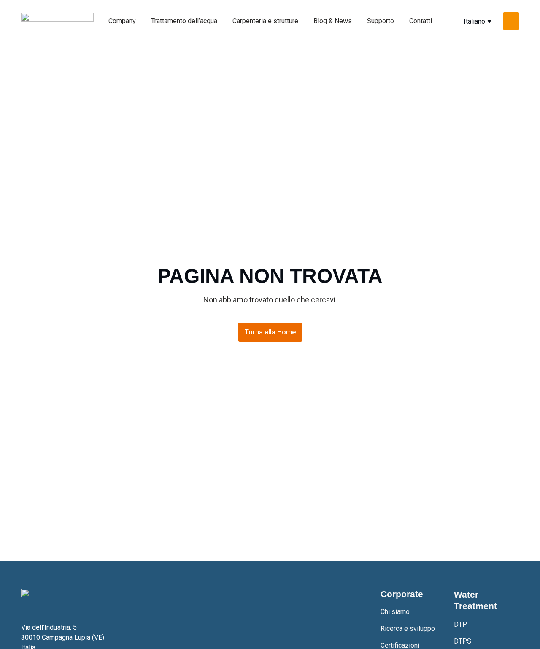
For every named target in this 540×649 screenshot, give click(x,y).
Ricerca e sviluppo (408, 629)
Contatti (420, 21)
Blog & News (332, 21)
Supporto (380, 21)
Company (122, 21)
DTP (460, 624)
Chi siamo (395, 612)
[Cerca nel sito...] (511, 21)
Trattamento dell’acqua (184, 21)
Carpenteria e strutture (265, 21)
